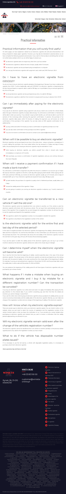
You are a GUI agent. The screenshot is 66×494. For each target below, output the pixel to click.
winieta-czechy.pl (33, 474)
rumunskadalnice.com (14, 466)
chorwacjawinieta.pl (43, 455)
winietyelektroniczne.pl (28, 483)
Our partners (51, 418)
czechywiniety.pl (19, 456)
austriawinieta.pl (20, 453)
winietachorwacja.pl (40, 477)
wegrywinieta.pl (11, 474)
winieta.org (31, 475)
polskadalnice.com (26, 465)
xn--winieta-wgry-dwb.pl (33, 487)
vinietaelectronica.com (38, 472)
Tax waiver (51, 401)
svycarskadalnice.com (51, 468)
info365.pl (56, 459)
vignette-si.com (55, 471)
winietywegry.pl (51, 483)
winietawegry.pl (36, 481)
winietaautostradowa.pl (15, 477)
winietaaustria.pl (40, 475)
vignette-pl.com (21, 471)
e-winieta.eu (22, 458)
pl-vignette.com (14, 465)
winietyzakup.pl (27, 484)
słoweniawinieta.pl (24, 469)
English (60, 6)
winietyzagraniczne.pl (16, 484)
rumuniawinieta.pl (51, 465)
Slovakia (59, 12)
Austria (20, 12)
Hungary (43, 19)
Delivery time (58, 19)
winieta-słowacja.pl (54, 474)
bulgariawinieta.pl (56, 453)
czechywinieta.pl (9, 456)
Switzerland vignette (54, 414)
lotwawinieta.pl (24, 462)
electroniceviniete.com (13, 459)
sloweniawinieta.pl (38, 468)
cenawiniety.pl (23, 455)
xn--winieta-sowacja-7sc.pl (48, 485)
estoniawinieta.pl (26, 459)
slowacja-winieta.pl (14, 468)
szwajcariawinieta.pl (11, 469)
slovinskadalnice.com (53, 466)
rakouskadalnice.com (38, 465)
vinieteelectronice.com (53, 472)
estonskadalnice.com (39, 459)
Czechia (29, 12)
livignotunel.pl (42, 461)
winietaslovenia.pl (32, 480)
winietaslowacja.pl (44, 480)
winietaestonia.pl (11, 478)
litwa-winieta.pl (23, 461)
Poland (50, 12)
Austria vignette (52, 410)
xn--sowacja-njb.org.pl (50, 484)
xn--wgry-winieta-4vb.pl (33, 485)
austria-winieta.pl (9, 453)
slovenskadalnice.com (39, 466)
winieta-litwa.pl (43, 474)
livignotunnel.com (53, 461)
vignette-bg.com (55, 469)
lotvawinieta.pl (15, 462)
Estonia (33, 12)
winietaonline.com (54, 478)
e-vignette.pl (13, 458)
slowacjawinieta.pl (26, 468)
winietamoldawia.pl (42, 478)
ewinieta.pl (49, 459)
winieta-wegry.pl (11, 475)
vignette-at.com (44, 469)
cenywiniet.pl (32, 455)
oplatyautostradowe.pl (52, 464)
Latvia (42, 12)
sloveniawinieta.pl (26, 466)
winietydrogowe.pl (15, 483)
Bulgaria (25, 12)
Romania (54, 12)
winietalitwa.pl (21, 478)
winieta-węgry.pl (22, 475)
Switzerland (38, 19)
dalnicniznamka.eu (44, 456)
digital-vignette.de (56, 456)
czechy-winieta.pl (55, 455)
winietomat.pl (46, 481)
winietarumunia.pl (21, 480)
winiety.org (55, 481)
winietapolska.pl (10, 480)
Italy (47, 19)
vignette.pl (10, 472)
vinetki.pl (28, 472)
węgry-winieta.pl (38, 484)
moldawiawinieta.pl (27, 464)
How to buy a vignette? (54, 381)
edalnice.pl (39, 458)
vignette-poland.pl (33, 471)
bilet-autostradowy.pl (32, 453)
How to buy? (15, 12)
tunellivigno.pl (34, 469)
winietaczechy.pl (52, 477)
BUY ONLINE (48, 6)
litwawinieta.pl (33, 461)
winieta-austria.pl (21, 474)
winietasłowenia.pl (26, 481)
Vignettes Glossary (53, 425)
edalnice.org (30, 458)
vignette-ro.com (44, 471)
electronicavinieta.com (49, 458)
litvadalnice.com (12, 461)
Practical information (54, 378)
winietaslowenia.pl (55, 480)
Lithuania (38, 12)
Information (51, 19)
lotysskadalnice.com (35, 462)
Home (4, 33)
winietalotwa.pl (31, 478)
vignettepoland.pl (19, 472)
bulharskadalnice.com (12, 455)
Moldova (46, 12)
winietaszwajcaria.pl (13, 481)
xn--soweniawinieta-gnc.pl (17, 485)
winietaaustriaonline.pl (53, 475)
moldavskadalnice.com (13, 464)
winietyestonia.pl (41, 483)
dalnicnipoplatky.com (32, 456)
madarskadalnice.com (49, 462)
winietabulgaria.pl (28, 477)
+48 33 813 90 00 (25, 2)
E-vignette (51, 421)
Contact (64, 19)
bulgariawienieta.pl (45, 453)
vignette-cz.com (11, 471)
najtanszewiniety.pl (39, 464)
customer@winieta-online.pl (31, 6)
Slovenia (64, 12)
